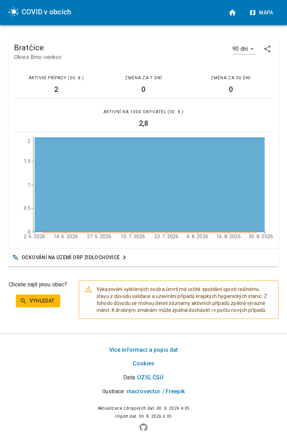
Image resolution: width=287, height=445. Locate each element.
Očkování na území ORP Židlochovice (71, 257)
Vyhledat (42, 301)
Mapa (266, 12)
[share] (267, 49)
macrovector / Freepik (156, 391)
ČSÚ (158, 377)
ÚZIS (143, 377)
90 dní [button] (240, 48)
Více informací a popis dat (143, 349)
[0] (232, 12)
